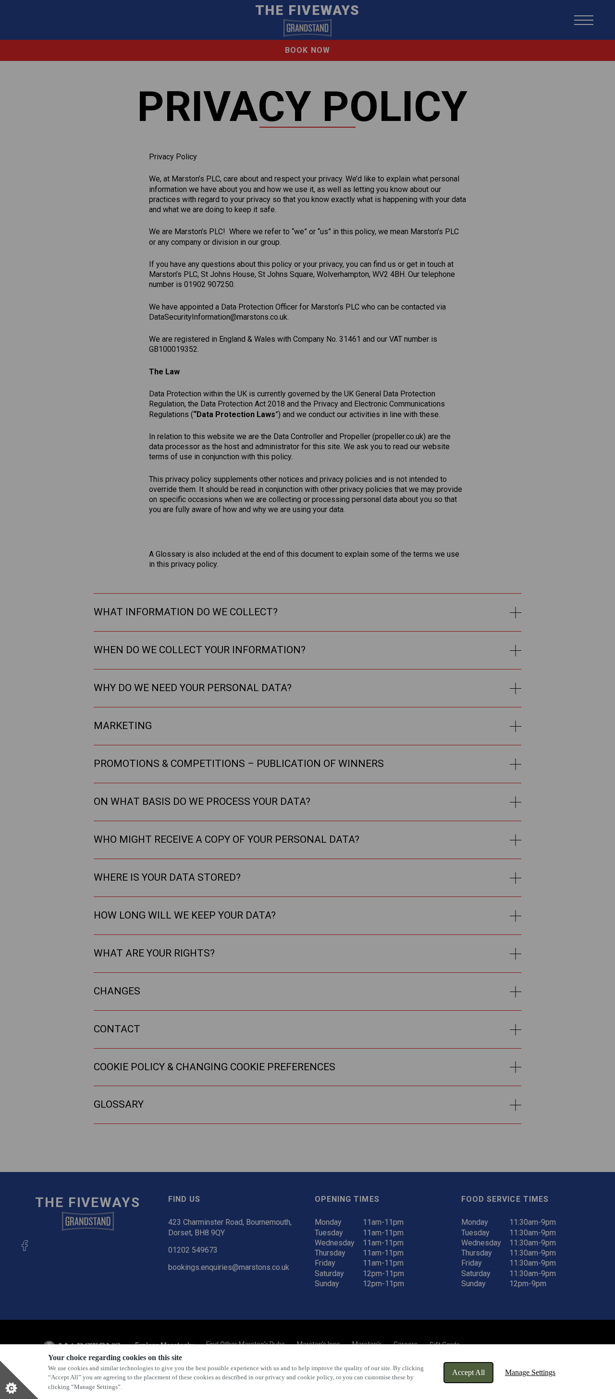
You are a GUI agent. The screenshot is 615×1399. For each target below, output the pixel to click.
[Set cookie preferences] (19, 1380)
